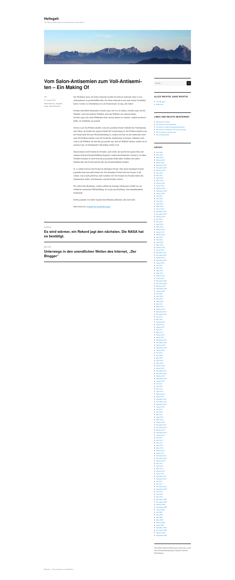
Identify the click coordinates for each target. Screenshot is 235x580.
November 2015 (161, 373)
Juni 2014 (159, 412)
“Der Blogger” (161, 102)
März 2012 (159, 468)
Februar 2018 (160, 322)
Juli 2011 (159, 481)
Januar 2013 (160, 453)
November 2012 (161, 458)
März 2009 (159, 520)
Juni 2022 (159, 237)
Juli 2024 (159, 196)
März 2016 (159, 363)
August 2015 (160, 381)
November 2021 (161, 255)
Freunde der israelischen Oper (98, 206)
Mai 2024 (159, 201)
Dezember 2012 (161, 456)
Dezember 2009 (161, 499)
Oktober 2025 (160, 170)
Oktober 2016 (160, 345)
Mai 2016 (159, 358)
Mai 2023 (159, 222)
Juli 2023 (159, 219)
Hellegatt (51, 18)
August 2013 (160, 435)
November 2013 (161, 427)
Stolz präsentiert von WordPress (62, 569)
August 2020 (160, 291)
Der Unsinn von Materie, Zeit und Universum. (171, 129)
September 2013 (161, 432)
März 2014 (159, 420)
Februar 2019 (160, 309)
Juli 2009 (159, 512)
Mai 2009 (159, 517)
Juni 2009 (159, 515)
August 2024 (160, 193)
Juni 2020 (159, 296)
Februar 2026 (160, 160)
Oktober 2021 (160, 258)
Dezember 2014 (161, 399)
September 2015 (161, 378)
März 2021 (159, 273)
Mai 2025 (159, 175)
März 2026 (159, 157)
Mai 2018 (159, 319)
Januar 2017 (160, 337)
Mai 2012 (159, 463)
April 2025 (159, 178)
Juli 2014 (159, 409)
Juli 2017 (159, 330)
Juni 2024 (159, 198)
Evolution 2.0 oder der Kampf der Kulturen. (170, 127)
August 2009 (160, 510)
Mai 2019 (159, 304)
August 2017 (160, 327)
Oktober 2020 (160, 286)
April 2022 (159, 242)
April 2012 (159, 466)
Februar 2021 (160, 276)
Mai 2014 (159, 414)
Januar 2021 (160, 278)
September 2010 (161, 489)
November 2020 (161, 283)
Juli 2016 (159, 353)
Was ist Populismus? (163, 135)
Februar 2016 (160, 366)
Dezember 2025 (161, 165)
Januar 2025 (160, 186)
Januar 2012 (160, 474)
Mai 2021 (159, 268)
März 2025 (159, 180)
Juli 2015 (159, 384)
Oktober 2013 (160, 430)
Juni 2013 (159, 440)
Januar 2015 (160, 396)
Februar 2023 (160, 229)
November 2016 (161, 342)
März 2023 (159, 227)
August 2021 (160, 263)
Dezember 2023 (161, 211)
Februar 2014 (160, 422)
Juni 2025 (159, 173)
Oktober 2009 (160, 504)
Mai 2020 (159, 299)
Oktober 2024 (160, 188)
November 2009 (161, 502)
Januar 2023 (160, 232)
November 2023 (161, 214)
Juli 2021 (159, 265)
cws (45, 96)
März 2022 (159, 245)
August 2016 (160, 350)
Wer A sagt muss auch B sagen (166, 132)
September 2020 (161, 288)
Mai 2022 (159, 240)
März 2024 (159, 206)
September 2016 (161, 348)
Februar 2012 (160, 471)
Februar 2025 (160, 183)
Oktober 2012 (160, 461)
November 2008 (161, 530)
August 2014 (160, 407)
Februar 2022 (160, 247)
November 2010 (161, 486)
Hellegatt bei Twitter (163, 122)
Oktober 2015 (160, 376)
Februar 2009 (160, 522)
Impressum (159, 104)
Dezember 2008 (161, 528)
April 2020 (159, 301)
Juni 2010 (159, 494)
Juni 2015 (159, 386)
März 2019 (159, 306)
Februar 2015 (160, 394)
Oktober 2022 (160, 234)
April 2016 (159, 360)
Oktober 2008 (160, 533)
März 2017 (159, 332)
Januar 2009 (160, 525)
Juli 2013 (159, 438)
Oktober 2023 (160, 216)
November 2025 (161, 168)
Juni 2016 (159, 355)
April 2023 (159, 224)
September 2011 (161, 479)
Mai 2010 (159, 497)
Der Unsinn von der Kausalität (166, 124)
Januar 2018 (160, 324)
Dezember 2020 (161, 281)
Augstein (59, 103)
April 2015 (159, 391)
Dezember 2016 (161, 340)
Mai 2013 (159, 443)
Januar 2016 (160, 368)
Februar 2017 (160, 335)
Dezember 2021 (161, 252)
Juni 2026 (159, 152)
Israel (46, 106)
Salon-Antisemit (54, 106)
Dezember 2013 (161, 425)
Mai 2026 (159, 155)
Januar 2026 (160, 162)
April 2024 (159, 204)
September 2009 (161, 507)
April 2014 (159, 417)
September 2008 (161, 535)
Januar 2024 (160, 209)
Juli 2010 (159, 492)
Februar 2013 (160, 450)
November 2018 (161, 314)
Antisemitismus (49, 103)
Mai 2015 (159, 389)
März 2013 (159, 448)
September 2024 (161, 191)
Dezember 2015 (161, 371)
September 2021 (161, 260)
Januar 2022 (160, 250)
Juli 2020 (159, 294)
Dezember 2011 (161, 476)
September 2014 (161, 404)
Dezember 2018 (161, 312)
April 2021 (159, 270)
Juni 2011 (159, 484)
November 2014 (161, 402)
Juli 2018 (159, 317)
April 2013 (159, 445)
